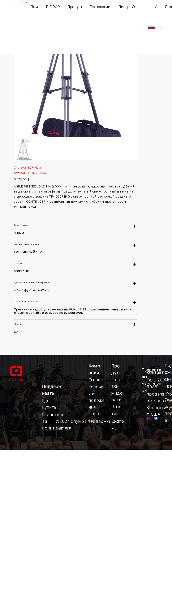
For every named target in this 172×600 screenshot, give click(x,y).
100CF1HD (21, 271)
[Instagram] (149, 418)
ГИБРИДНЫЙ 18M (28, 252)
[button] (75, 6)
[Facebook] (156, 418)
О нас (94, 379)
